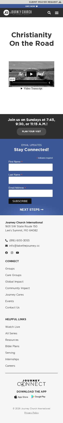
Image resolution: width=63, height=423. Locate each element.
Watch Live (12, 326)
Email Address (17, 187)
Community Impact (17, 288)
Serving (10, 352)
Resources (11, 339)
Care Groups (13, 275)
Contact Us (12, 307)
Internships (12, 359)
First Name (16, 161)
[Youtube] (17, 252)
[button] (49, 12)
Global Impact (14, 281)
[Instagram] (12, 252)
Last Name (15, 174)
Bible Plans (12, 346)
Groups (10, 268)
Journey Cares (14, 294)
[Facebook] (6, 252)
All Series (11, 333)
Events (9, 301)
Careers (10, 365)
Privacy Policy (31, 413)
